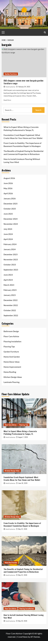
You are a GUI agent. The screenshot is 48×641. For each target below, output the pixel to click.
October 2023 (10, 264)
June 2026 (8, 183)
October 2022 (10, 310)
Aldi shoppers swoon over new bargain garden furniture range (23, 82)
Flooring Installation (12, 341)
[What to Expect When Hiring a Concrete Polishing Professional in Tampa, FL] (24, 413)
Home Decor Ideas (12, 362)
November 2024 (11, 224)
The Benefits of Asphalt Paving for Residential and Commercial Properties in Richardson (23, 152)
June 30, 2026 (22, 483)
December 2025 (11, 203)
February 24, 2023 (24, 87)
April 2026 (8, 193)
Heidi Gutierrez (10, 87)
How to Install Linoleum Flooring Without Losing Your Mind (22, 160)
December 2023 (11, 254)
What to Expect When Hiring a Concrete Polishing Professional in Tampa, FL (21, 128)
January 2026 (10, 198)
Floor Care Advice (11, 336)
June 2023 (8, 275)
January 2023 (10, 295)
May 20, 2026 (22, 621)
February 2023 (10, 290)
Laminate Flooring (11, 382)
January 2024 (10, 249)
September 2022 (11, 315)
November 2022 (11, 305)
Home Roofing (10, 372)
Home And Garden (12, 357)
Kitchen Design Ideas (13, 377)
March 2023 (9, 285)
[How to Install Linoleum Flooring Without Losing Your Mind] (24, 597)
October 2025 (10, 209)
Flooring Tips (9, 346)
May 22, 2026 (22, 529)
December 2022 (11, 300)
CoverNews (22, 637)
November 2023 (11, 259)
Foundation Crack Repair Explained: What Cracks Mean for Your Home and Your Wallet (23, 136)
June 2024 (8, 234)
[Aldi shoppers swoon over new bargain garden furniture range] (24, 62)
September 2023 (11, 270)
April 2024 (8, 239)
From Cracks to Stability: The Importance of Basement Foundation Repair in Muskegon (22, 144)
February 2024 (10, 244)
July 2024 (8, 229)
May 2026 (8, 188)
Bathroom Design (11, 331)
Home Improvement (12, 367)
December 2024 (11, 219)
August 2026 (9, 178)
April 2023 (8, 280)
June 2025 (8, 214)
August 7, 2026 (23, 437)
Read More (7, 100)
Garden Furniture (11, 74)
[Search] (44, 32)
